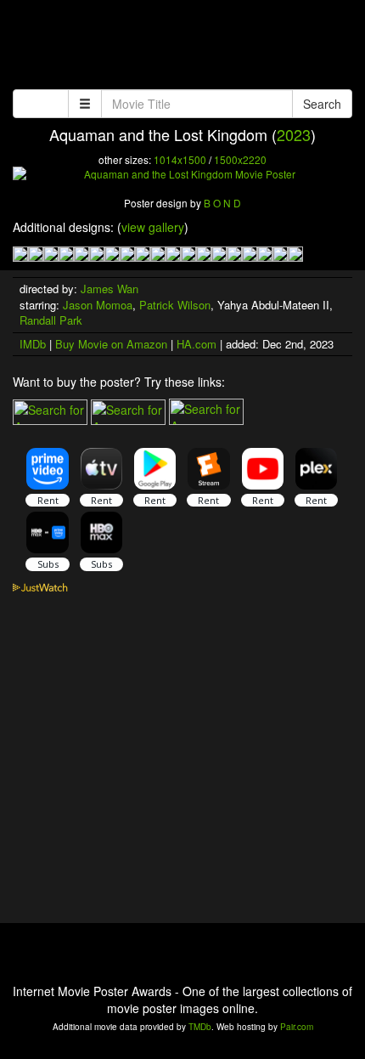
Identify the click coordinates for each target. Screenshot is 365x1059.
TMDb (199, 1027)
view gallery (152, 226)
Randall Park (51, 320)
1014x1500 (180, 159)
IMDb (33, 344)
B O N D (222, 202)
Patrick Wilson (175, 305)
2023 (294, 134)
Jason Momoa (97, 305)
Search (322, 103)
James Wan (109, 288)
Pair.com (296, 1027)
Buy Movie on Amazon (111, 344)
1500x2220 (240, 159)
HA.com (196, 344)
